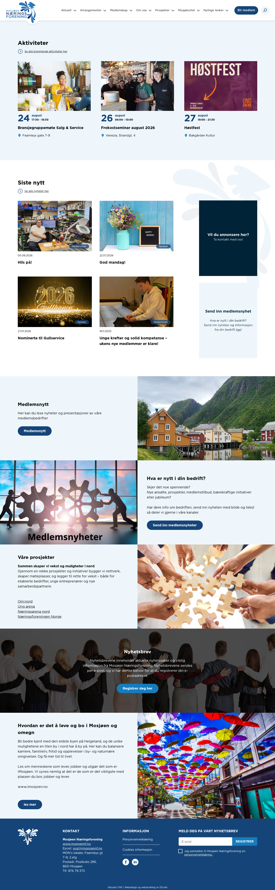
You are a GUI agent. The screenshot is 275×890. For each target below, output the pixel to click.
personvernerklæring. (198, 854)
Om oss (142, 10)
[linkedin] (135, 861)
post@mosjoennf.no (87, 848)
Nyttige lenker (214, 10)
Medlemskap (119, 10)
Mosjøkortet (187, 10)
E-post (187, 841)
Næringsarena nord (34, 611)
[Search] (265, 10)
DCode (163, 887)
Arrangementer (91, 10)
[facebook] (126, 861)
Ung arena (26, 606)
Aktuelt (66, 10)
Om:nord (25, 601)
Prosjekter (162, 10)
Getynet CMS (115, 887)
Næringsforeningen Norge (40, 617)
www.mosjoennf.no (77, 844)
